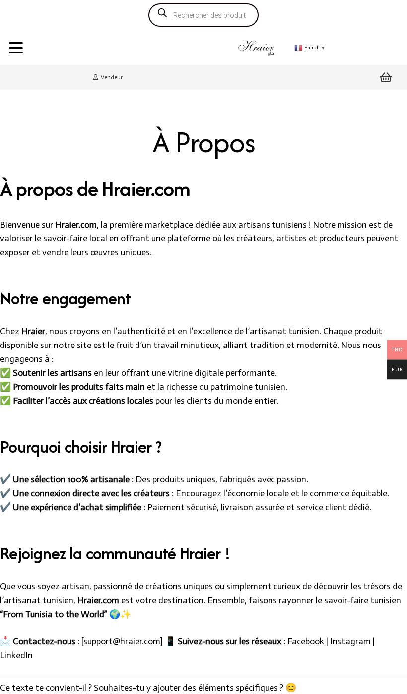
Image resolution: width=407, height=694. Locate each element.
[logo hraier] (256, 48)
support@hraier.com (121, 641)
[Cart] (386, 77)
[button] (16, 48)
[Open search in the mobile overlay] (203, 15)
